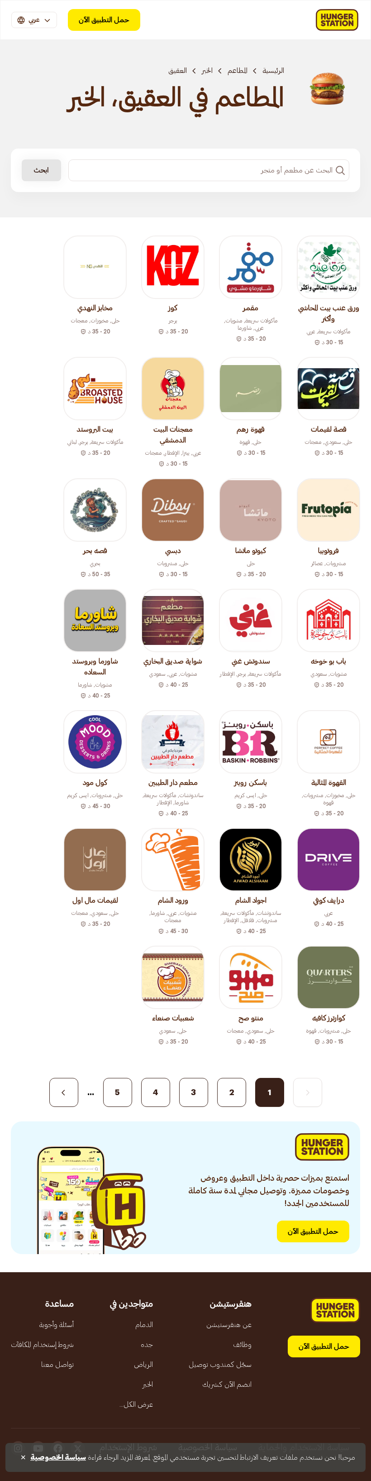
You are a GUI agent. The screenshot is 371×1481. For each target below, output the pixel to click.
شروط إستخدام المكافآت (42, 1344)
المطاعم (237, 70)
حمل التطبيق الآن (104, 20)
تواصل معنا (57, 1364)
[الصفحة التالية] (63, 1092)
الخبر (207, 70)
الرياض (143, 1364)
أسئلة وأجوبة (56, 1324)
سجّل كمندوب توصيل (220, 1364)
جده (147, 1344)
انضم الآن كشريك (227, 1384)
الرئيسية (273, 70)
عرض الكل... (136, 1404)
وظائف (242, 1344)
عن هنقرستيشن (229, 1324)
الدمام (144, 1324)
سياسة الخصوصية (58, 1457)
